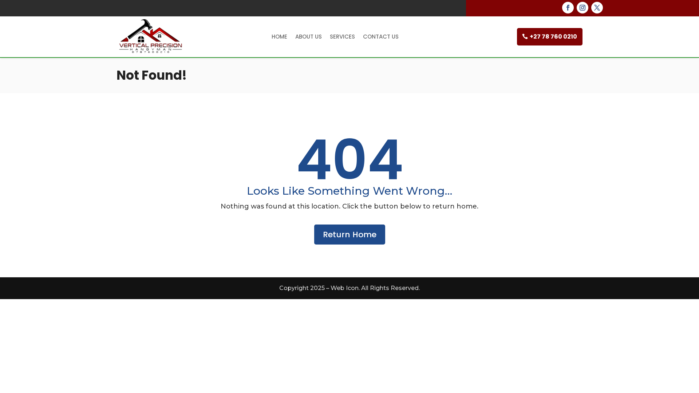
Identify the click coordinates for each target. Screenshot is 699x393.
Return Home (349, 234)
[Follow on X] (597, 7)
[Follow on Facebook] (568, 7)
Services (342, 36)
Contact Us (381, 36)
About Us (308, 36)
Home (279, 36)
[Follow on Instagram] (582, 7)
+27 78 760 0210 (553, 36)
